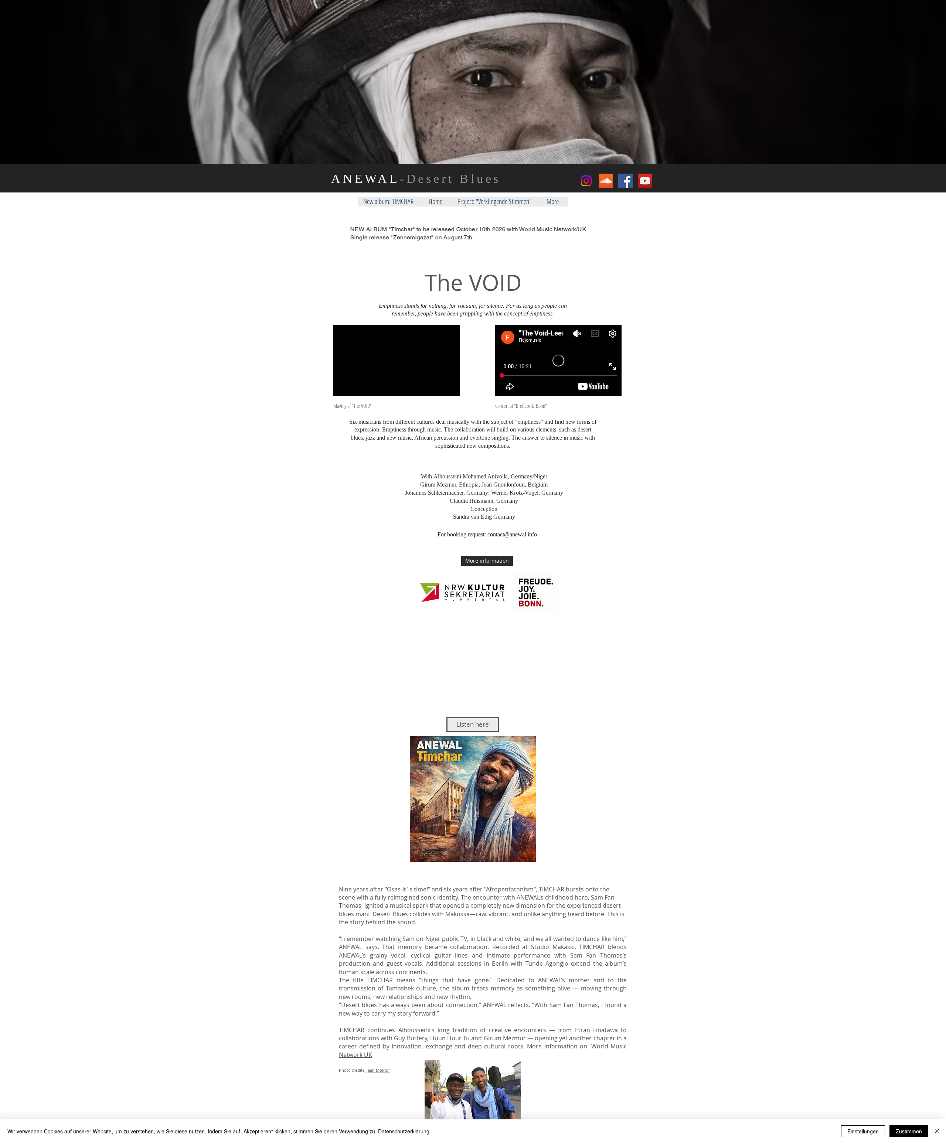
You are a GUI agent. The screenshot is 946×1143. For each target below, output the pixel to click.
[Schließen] (937, 1131)
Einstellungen (863, 1131)
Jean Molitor (377, 1070)
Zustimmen (909, 1131)
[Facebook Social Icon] (625, 181)
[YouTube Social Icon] (645, 181)
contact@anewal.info (512, 534)
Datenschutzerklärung (403, 1131)
